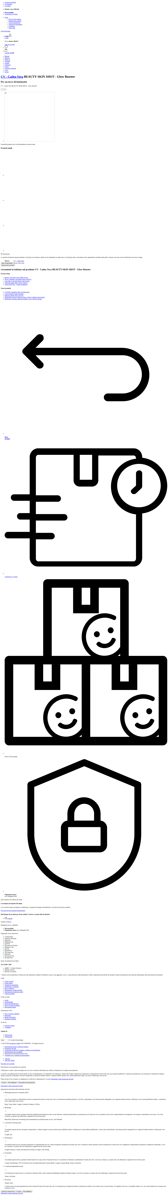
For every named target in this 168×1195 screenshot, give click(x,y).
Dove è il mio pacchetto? (12, 1005)
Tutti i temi (12, 28)
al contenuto (8, 4)
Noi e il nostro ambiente (12, 1014)
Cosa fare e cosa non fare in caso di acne (17, 281)
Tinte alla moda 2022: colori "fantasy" (16, 283)
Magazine (8, 1015)
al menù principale (10, 2)
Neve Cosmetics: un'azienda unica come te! (18, 279)
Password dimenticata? (12, 1004)
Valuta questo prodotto (8, 265)
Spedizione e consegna (12, 987)
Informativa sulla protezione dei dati (62, 1079)
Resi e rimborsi (9, 988)
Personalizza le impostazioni (26, 1082)
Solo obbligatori (12, 1082)
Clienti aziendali (10, 993)
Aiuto (6, 17)
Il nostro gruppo (9, 1025)
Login (6, 38)
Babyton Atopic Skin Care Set (14, 295)
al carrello (8, 6)
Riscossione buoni (10, 1007)
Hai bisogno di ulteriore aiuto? (14, 992)
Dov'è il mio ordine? (15, 19)
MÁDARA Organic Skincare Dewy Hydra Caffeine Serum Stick (25, 297)
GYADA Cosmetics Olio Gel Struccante (17, 292)
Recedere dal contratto (7, 1064)
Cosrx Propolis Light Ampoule (14, 294)
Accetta (4, 1082)
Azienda (7, 1059)
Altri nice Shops (10, 1060)
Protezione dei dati (10, 1048)
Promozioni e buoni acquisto (13, 990)
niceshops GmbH (14, 1043)
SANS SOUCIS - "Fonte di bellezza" (16, 284)
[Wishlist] (6, 48)
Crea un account (10, 44)
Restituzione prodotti (15, 21)
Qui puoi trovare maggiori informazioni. (13, 910)
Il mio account (9, 981)
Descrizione (6, 254)
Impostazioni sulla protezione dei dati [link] (16, 1054)
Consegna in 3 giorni (11, 14)
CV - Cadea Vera (12, 76)
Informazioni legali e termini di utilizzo (16, 1047)
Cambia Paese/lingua (16, 1040)
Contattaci (12, 26)
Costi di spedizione (14, 23)
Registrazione (9, 1002)
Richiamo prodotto (10, 1019)
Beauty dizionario (10, 1017)
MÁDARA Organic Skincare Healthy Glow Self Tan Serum (23, 299)
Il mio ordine (9, 983)
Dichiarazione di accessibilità (13, 1052)
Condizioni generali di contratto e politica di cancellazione (22, 1050)
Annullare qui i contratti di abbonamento (17, 1055)
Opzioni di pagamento (15, 24)
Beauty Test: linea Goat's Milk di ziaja (16, 277)
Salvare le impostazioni (8, 1191)
